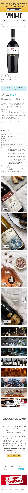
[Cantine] (14, 368)
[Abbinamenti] (14, 388)
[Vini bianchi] (14, 214)
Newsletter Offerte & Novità (14, 466)
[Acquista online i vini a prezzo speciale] (14, 476)
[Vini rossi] (14, 176)
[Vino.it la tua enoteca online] (14, 15)
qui (20, 90)
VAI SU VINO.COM (14, 455)
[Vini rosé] (14, 251)
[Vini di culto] (14, 328)
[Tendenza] (14, 348)
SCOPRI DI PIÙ (14, 9)
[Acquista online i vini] (14, 398)
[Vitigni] (14, 378)
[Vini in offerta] (14, 358)
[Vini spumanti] (14, 289)
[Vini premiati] (14, 338)
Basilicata (10, 131)
